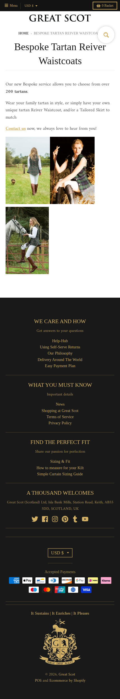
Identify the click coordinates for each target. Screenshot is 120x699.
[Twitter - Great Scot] (35, 519)
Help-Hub (60, 341)
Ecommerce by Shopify (67, 680)
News (60, 404)
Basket (107, 6)
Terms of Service (60, 417)
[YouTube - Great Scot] (85, 519)
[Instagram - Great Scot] (55, 519)
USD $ (29, 6)
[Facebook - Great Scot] (45, 519)
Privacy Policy (60, 423)
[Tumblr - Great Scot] (75, 519)
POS (38, 680)
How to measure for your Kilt (60, 468)
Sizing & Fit (60, 461)
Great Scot (67, 674)
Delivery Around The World (60, 360)
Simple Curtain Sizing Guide (60, 474)
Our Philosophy (60, 353)
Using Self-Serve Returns (60, 347)
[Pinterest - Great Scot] (65, 519)
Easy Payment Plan (60, 366)
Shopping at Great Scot (60, 411)
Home (23, 33)
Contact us (16, 129)
